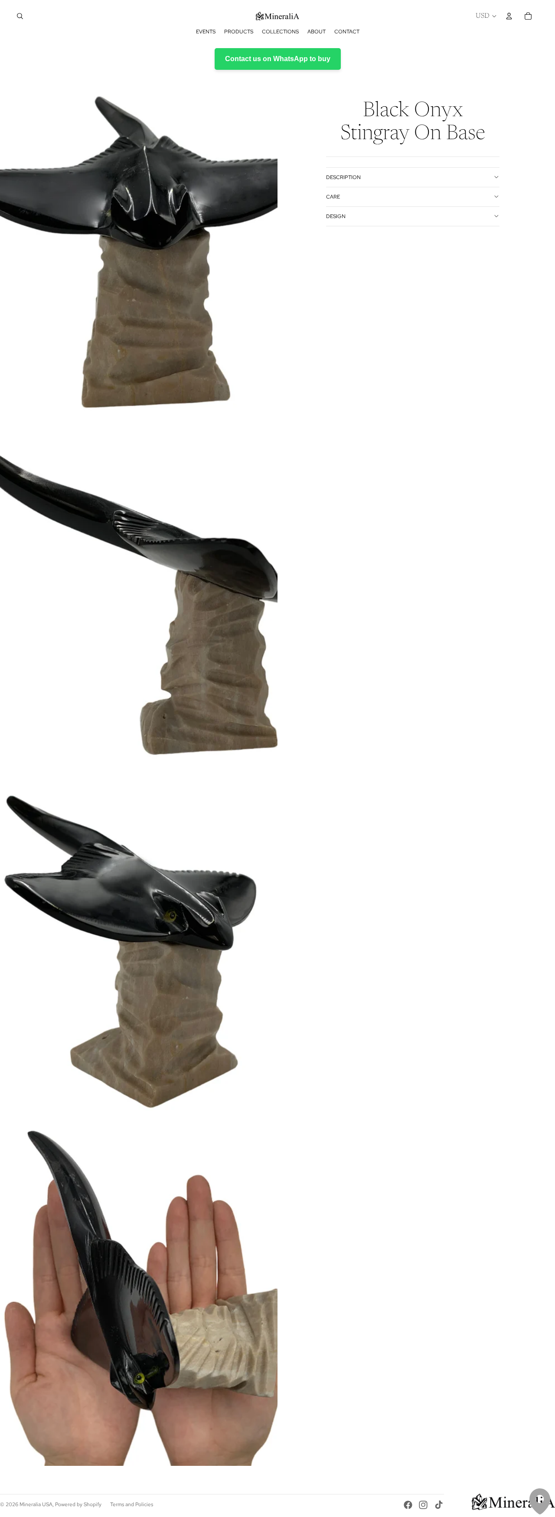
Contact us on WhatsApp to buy (277, 58)
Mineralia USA (36, 1504)
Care (333, 196)
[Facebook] (408, 1505)
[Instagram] (423, 1505)
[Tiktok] (439, 1505)
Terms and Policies (131, 1504)
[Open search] (19, 16)
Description (343, 176)
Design (336, 215)
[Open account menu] (509, 16)
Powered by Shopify (78, 1504)
